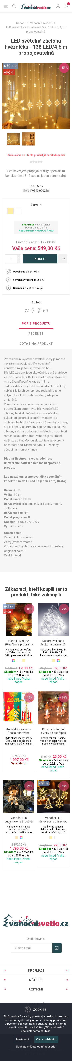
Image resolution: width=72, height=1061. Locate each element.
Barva (35, 205)
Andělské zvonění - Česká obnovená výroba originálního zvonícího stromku (18, 734)
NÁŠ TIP (43, 783)
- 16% (29, 697)
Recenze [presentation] (36, 333)
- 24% (29, 786)
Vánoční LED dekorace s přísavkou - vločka (53, 821)
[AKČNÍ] (8, 606)
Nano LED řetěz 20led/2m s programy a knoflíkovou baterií (19, 644)
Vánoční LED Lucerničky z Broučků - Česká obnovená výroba (19, 823)
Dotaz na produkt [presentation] (36, 343)
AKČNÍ (9, 72)
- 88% (29, 608)
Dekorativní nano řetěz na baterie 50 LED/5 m (53, 644)
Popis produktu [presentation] (36, 323)
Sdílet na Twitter (26, 310)
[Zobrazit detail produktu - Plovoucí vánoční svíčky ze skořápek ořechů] (53, 708)
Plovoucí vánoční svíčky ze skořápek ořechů (53, 732)
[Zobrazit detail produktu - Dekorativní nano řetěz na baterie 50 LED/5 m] (53, 619)
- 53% (64, 68)
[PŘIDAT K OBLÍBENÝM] (62, 258)
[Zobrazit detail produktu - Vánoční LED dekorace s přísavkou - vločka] (53, 796)
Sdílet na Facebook (33, 310)
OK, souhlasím (46, 1039)
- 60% (63, 786)
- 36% (63, 697)
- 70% (63, 608)
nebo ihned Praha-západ (36, 230)
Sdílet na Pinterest (39, 310)
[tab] (36, 324)
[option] (13, 139)
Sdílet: (36, 302)
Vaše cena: (24, 248)
